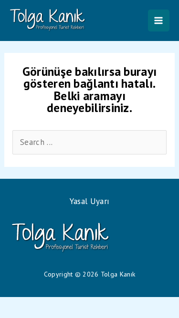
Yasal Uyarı (89, 201)
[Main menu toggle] (159, 20)
